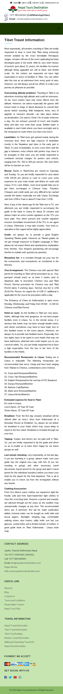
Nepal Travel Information (16, 625)
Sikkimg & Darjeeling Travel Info (19, 642)
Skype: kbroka (10, 567)
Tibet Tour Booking (13, 633)
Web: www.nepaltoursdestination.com (22, 571)
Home (15, 3)
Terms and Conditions (14, 600)
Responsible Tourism (14, 604)
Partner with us (52, 3)
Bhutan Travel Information (16, 637)
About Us (25, 3)
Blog (6, 592)
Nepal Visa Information (15, 646)
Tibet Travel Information (15, 629)
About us (8, 588)
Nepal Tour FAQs (12, 608)
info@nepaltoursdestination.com (32, 19)
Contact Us (37, 3)
